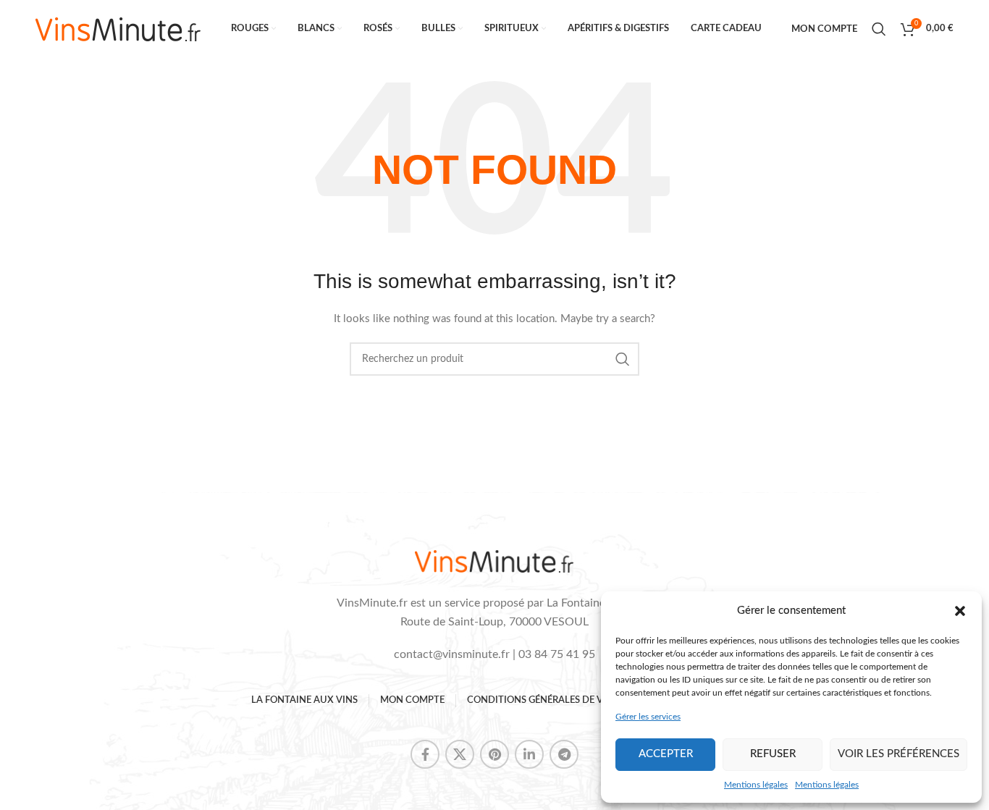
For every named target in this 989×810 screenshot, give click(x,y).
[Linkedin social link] (529, 754)
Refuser (773, 753)
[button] (960, 611)
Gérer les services (648, 716)
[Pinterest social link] (494, 754)
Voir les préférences (898, 753)
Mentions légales (756, 784)
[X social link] (459, 754)
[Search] (878, 28)
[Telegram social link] (564, 754)
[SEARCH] (622, 359)
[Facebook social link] (425, 754)
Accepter (666, 753)
